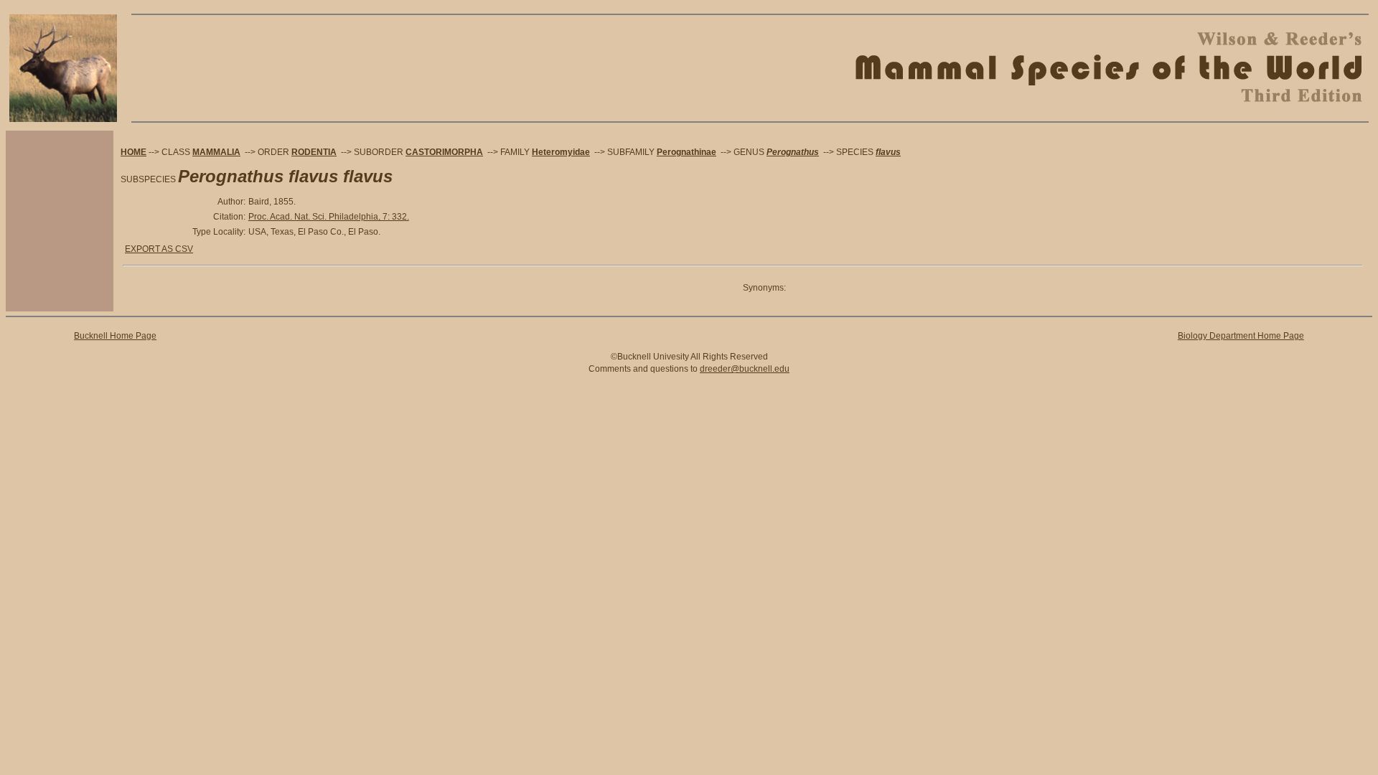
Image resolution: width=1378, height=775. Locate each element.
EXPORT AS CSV (159, 249)
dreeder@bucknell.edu (744, 369)
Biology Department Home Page (1241, 336)
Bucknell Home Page (115, 336)
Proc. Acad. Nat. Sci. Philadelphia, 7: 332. (328, 217)
